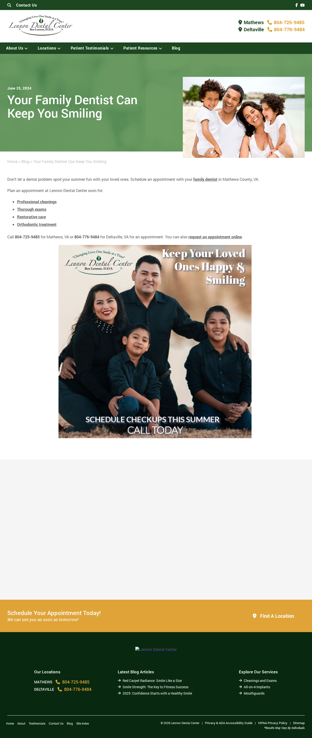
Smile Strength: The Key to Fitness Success (155, 687)
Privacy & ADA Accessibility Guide (229, 723)
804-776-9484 (289, 29)
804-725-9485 (289, 22)
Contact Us (26, 5)
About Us (14, 48)
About (21, 723)
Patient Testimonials (90, 48)
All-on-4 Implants (257, 687)
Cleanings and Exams (260, 680)
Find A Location (276, 616)
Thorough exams (31, 209)
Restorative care (31, 216)
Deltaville (254, 29)
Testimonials (37, 723)
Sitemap (299, 723)
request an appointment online (215, 236)
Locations (47, 48)
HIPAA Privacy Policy (272, 723)
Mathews (254, 22)
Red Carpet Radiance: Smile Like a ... (50, 582)
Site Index (82, 723)
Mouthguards (254, 693)
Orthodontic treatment (37, 224)
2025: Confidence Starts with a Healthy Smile (253, 580)
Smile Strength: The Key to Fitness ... (145, 580)
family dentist (205, 179)
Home (12, 161)
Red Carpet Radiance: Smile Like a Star (152, 680)
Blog (176, 48)
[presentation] (296, 5)
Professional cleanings (37, 201)
